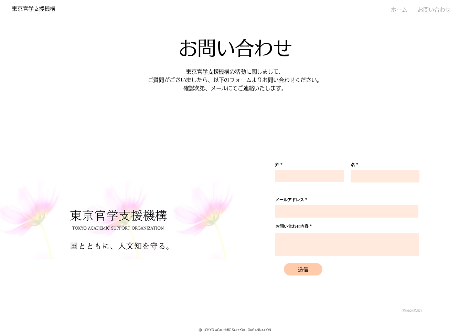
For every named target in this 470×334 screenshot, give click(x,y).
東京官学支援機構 (33, 8)
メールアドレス (289, 200)
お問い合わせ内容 (292, 226)
